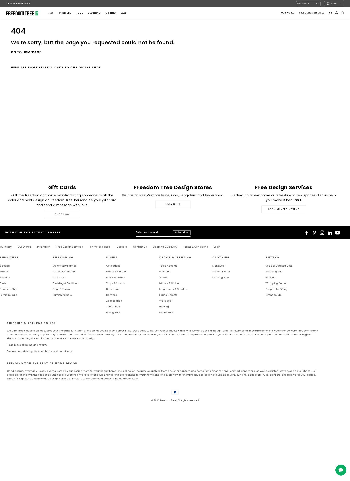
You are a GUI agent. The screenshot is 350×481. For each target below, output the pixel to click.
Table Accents (168, 265)
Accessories (114, 300)
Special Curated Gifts (278, 265)
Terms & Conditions (195, 247)
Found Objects (168, 295)
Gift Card (271, 277)
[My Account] (336, 13)
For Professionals (99, 247)
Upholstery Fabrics (64, 265)
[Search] (330, 13)
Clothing (94, 12)
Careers (122, 247)
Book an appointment (283, 209)
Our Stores (24, 247)
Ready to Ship (8, 289)
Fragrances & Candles (173, 289)
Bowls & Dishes (115, 277)
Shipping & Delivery (165, 247)
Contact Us (140, 247)
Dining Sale (113, 312)
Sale (124, 12)
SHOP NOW (62, 214)
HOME (79, 12)
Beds (3, 283)
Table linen (113, 306)
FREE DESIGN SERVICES (311, 12)
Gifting (110, 12)
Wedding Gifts (274, 271)
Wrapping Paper (275, 283)
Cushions (59, 277)
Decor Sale (166, 312)
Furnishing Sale (62, 295)
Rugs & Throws (62, 289)
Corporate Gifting (276, 289)
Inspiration (43, 247)
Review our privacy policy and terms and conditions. (40, 351)
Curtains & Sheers (64, 271)
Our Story (6, 247)
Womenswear (221, 271)
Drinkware (112, 289)
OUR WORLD (288, 12)
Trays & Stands (115, 283)
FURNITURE (64, 12)
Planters (164, 271)
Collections (113, 265)
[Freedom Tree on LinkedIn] (330, 232)
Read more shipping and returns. (27, 345)
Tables (4, 271)
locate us (173, 204)
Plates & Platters (116, 271)
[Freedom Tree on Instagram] (322, 232)
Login (217, 247)
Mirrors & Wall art (170, 283)
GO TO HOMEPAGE (26, 52)
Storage (5, 277)
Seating (5, 265)
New (50, 12)
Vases (163, 277)
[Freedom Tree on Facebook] (306, 232)
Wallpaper (166, 300)
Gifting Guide (273, 295)
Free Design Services (70, 247)
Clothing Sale (220, 277)
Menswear (218, 265)
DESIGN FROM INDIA (18, 3)
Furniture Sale (8, 295)
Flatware (111, 295)
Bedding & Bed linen (65, 283)
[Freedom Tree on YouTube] (337, 232)
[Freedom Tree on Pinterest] (314, 232)
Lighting (164, 306)
